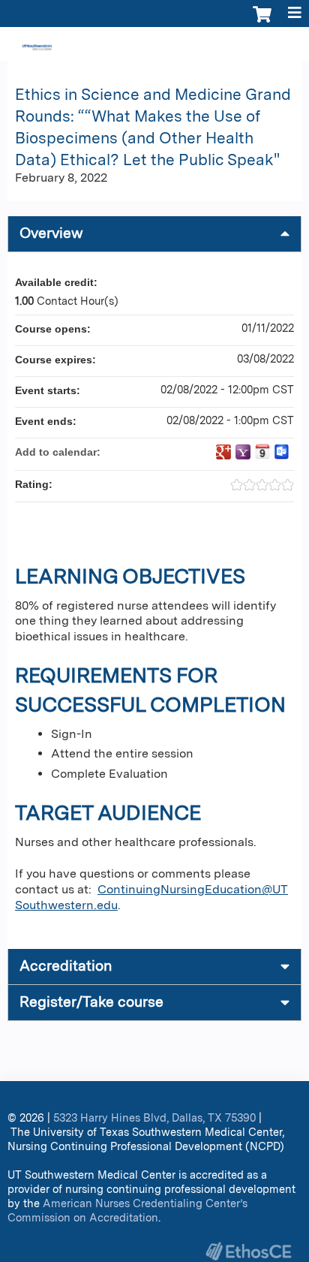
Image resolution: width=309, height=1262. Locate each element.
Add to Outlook (282, 451)
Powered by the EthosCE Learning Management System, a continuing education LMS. (248, 1251)
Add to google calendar (223, 451)
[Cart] (262, 22)
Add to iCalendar (262, 451)
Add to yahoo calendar (243, 451)
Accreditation (66, 965)
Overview (51, 233)
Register (86, 46)
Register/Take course (92, 1002)
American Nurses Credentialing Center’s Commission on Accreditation (128, 1210)
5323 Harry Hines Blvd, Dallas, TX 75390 (154, 1117)
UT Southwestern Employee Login (216, 46)
